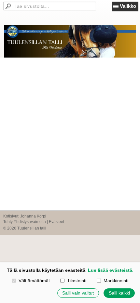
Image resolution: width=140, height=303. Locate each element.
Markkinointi (116, 280)
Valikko (128, 6)
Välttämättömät (34, 280)
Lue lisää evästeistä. (110, 270)
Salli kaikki (119, 293)
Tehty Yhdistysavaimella (24, 221)
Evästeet (56, 221)
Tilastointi (76, 280)
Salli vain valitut (78, 293)
